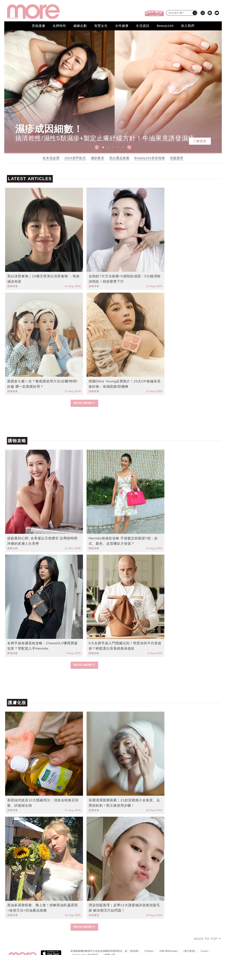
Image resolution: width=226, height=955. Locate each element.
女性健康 (122, 26)
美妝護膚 (38, 26)
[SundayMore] (33, 11)
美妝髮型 (94, 899)
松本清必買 (51, 158)
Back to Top (206, 923)
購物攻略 (94, 548)
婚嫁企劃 (80, 26)
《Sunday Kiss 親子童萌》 (85, 939)
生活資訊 (142, 26)
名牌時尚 (59, 26)
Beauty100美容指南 (149, 158)
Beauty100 (165, 26)
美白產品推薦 (119, 158)
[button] (97, 147)
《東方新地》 (189, 935)
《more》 (204, 935)
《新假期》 (134, 935)
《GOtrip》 (149, 935)
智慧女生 (101, 26)
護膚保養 (12, 286)
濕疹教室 (97, 158)
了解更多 (200, 141)
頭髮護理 (176, 158)
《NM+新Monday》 (168, 935)
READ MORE (83, 402)
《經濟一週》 (109, 939)
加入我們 (187, 26)
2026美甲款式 (75, 158)
